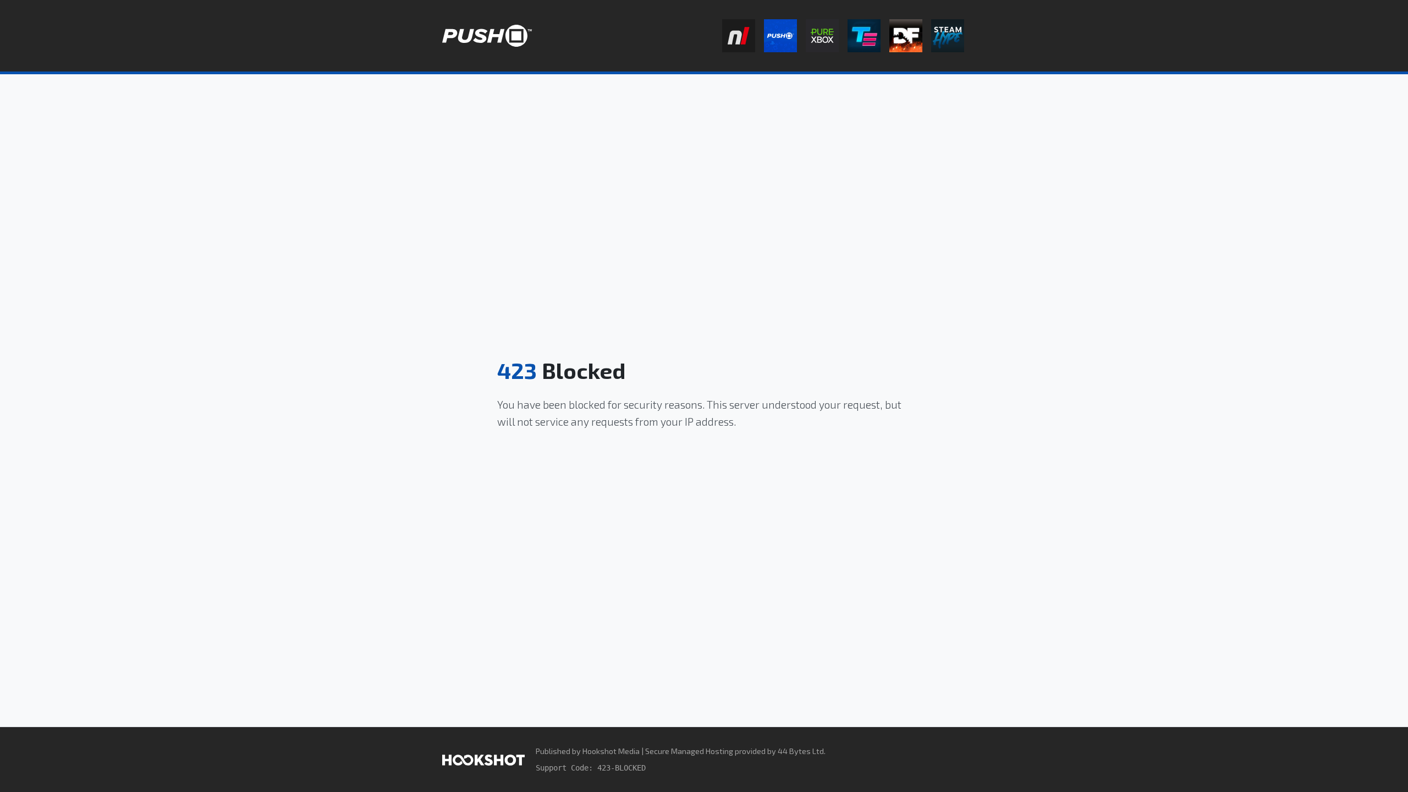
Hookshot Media (611, 751)
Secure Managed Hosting (689, 751)
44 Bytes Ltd (801, 751)
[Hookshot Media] (483, 759)
